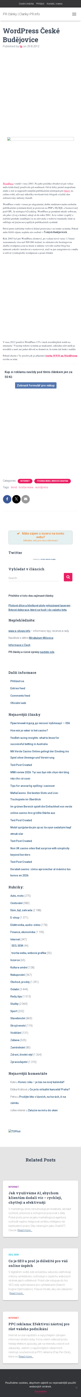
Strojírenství (18, 1025)
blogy (67, 190)
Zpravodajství (19, 1061)
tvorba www (26, 487)
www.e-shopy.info (19, 630)
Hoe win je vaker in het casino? (29, 730)
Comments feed (20, 695)
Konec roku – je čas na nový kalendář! (41, 1082)
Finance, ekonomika (22, 932)
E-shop (14, 917)
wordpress (41, 487)
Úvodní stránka (26, 3)
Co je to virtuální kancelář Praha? (50, 1089)
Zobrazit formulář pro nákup (36, 385)
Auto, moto (17, 895)
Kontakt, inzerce (54, 3)
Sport (13, 1011)
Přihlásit (40, 3)
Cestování (16, 903)
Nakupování (17, 974)
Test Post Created (21, 764)
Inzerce (15, 960)
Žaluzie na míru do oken (43, 1110)
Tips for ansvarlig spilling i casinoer (32, 785)
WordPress (8, 183)
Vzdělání (15, 1032)
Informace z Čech (19, 645)
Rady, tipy (16, 996)
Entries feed (17, 688)
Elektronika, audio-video (25, 924)
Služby (14, 1003)
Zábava (14, 1040)
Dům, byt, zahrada (21, 910)
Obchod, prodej (20, 981)
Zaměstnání (17, 1047)
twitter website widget (48, 559)
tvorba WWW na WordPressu (61, 355)
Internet (25, 481)
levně (14, 487)
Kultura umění (19, 967)
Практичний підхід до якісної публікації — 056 (40, 723)
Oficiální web (18, 703)
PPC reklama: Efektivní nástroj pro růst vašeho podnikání (39, 1326)
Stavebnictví (17, 1018)
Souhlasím (41, 1391)
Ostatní (14, 989)
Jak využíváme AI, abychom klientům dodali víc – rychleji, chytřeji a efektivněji (35, 1198)
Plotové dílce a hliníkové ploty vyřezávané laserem (39, 605)
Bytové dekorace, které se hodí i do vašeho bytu (37, 609)
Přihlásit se (17, 681)
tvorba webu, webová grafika (52, 481)
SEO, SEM (17, 945)
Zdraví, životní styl (21, 1054)
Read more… (25, 1230)
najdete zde (47, 652)
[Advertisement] (40, 94)
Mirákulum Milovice (41, 637)
